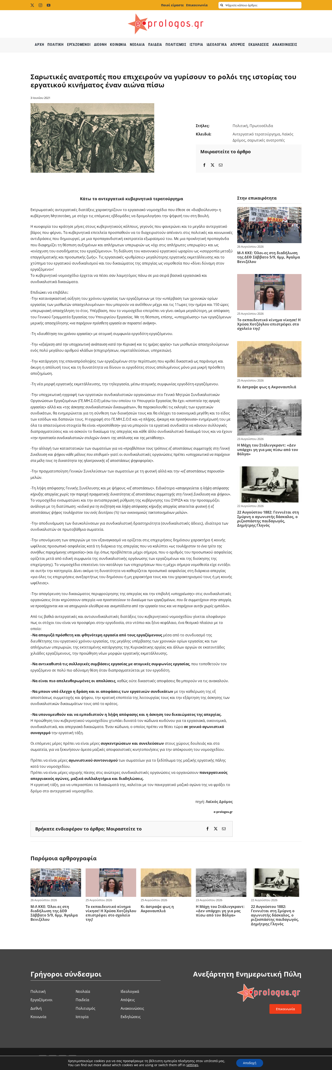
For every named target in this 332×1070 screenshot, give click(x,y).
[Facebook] (204, 165)
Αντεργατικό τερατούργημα (256, 134)
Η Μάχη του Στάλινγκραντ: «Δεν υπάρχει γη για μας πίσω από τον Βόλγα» (267, 449)
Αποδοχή (249, 1063)
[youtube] (48, 5)
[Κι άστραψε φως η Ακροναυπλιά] (269, 344)
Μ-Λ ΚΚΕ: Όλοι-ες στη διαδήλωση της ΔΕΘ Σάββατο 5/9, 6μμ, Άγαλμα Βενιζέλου (268, 257)
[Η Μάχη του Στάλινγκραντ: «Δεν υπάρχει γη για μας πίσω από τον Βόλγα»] (269, 402)
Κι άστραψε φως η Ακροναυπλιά (266, 386)
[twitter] (32, 5)
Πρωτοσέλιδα (261, 125)
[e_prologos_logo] (166, 11)
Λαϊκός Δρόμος (219, 801)
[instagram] (40, 5)
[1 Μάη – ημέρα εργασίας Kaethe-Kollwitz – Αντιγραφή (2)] (92, 104)
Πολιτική (240, 125)
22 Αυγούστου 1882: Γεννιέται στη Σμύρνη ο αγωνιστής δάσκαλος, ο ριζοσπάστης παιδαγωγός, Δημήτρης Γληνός (268, 519)
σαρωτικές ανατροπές (266, 140)
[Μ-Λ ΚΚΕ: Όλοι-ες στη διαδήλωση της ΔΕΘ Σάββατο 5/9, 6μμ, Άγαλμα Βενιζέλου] (269, 209)
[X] (212, 165)
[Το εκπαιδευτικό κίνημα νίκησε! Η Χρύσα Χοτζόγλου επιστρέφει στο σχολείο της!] (269, 276)
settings (192, 1065)
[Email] (221, 165)
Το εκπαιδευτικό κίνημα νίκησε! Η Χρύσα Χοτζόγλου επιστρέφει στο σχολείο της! (269, 324)
